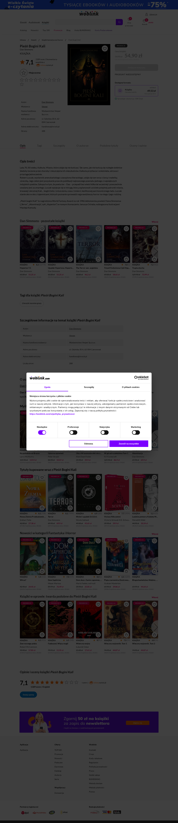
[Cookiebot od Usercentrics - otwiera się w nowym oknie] (136, 378)
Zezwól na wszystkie (129, 443)
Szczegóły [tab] (89, 387)
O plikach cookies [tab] (130, 387)
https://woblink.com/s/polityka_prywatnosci (52, 414)
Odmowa (88, 443)
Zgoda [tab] (47, 387)
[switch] (73, 432)
